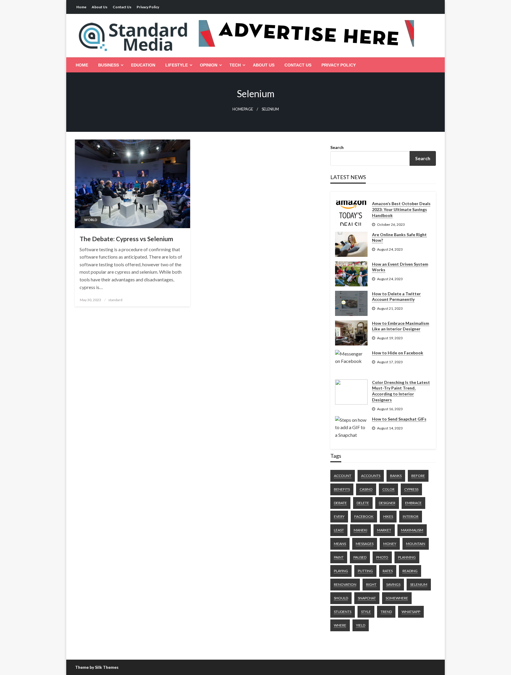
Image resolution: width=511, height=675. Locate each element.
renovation (345, 584)
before (418, 475)
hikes (388, 516)
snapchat (367, 598)
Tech (235, 65)
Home (81, 7)
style (366, 611)
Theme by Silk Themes (97, 667)
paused (359, 557)
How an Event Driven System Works (400, 267)
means (340, 543)
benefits (342, 489)
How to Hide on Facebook (397, 352)
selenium (418, 584)
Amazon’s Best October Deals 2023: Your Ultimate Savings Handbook (401, 209)
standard (115, 300)
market (384, 530)
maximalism (412, 530)
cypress (411, 489)
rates (388, 571)
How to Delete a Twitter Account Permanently (396, 296)
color (388, 489)
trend (386, 611)
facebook (363, 516)
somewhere (397, 598)
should (341, 598)
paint (339, 557)
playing (341, 571)
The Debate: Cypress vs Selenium (126, 238)
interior (410, 516)
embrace (413, 503)
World (90, 220)
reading (410, 571)
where (340, 625)
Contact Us (122, 7)
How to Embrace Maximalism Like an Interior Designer (400, 326)
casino (366, 489)
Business (108, 65)
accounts (370, 475)
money (389, 543)
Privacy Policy (148, 7)
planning (407, 557)
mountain (415, 543)
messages (364, 543)
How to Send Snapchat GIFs (399, 418)
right (371, 584)
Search (337, 147)
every (339, 516)
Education (143, 65)
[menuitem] (82, 65)
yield (360, 625)
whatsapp (411, 611)
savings (393, 584)
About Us (99, 7)
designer (387, 503)
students (342, 611)
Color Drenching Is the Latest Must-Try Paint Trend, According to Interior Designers (401, 391)
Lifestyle (176, 65)
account (342, 475)
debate (340, 503)
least (339, 530)
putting (365, 571)
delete (363, 503)
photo (382, 557)
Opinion (208, 65)
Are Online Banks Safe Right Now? (399, 237)
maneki (360, 530)
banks (396, 475)
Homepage (242, 109)
